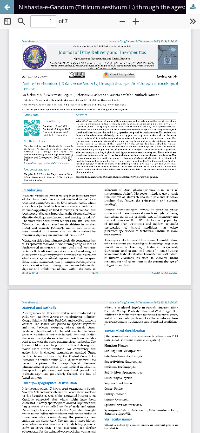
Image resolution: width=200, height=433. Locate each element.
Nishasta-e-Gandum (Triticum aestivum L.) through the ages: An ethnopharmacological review (109, 7)
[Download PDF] (193, 7)
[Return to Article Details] (7, 7)
